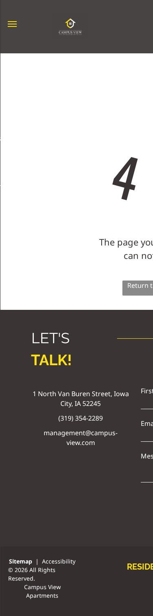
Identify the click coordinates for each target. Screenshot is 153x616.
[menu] (12, 24)
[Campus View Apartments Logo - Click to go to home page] (70, 18)
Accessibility (58, 561)
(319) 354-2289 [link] (80, 418)
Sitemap (20, 561)
